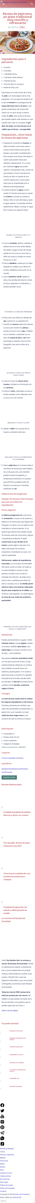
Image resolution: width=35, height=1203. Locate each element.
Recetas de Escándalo (21, 1194)
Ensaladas (11, 758)
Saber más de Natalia (10, 1010)
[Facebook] (2, 1107)
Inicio (2, 1170)
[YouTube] (2, 1118)
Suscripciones (5, 1179)
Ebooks (2, 1167)
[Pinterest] (2, 1129)
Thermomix (4, 1161)
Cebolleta (12, 769)
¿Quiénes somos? (6, 1173)
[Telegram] (2, 1134)
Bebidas (3, 1158)
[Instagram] (2, 1123)
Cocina (4, 758)
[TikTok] (2, 1146)
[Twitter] (2, 1112)
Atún (6, 769)
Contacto (3, 1191)
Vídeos (2, 1164)
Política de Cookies (6, 1185)
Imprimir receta (9, 777)
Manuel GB (17, 1197)
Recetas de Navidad (7, 1149)
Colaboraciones (5, 1176)
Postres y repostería (7, 1155)
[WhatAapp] (2, 1140)
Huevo (18, 769)
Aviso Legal (4, 1182)
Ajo (3, 769)
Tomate (9, 772)
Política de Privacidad (7, 1188)
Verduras (19, 758)
